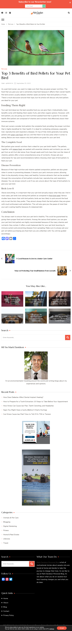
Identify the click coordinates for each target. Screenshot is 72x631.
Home (5, 598)
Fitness (6, 530)
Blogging (6, 522)
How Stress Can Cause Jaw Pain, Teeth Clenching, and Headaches (28, 406)
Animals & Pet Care (10, 518)
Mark (3, 83)
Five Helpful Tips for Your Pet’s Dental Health (36, 302)
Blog (5, 607)
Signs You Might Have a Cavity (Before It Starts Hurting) (25, 410)
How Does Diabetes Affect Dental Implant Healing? (23, 397)
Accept (62, 628)
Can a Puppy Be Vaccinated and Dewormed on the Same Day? (36, 318)
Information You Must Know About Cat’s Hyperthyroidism (12, 319)
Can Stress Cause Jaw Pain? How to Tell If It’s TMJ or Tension (27, 414)
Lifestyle (6, 539)
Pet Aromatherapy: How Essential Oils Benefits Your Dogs (59, 302)
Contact (6, 611)
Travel (5, 543)
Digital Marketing (10, 526)
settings (52, 629)
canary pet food (17, 135)
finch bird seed (54, 195)
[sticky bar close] (70, 2)
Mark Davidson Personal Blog (48, 562)
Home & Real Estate (11, 534)
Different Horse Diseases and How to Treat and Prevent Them (12, 301)
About (5, 603)
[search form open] (69, 13)
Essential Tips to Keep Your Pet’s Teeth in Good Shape (60, 319)
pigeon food (17, 149)
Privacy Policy (8, 615)
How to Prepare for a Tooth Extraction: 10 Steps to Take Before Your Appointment (35, 401)
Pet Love (4, 69)
